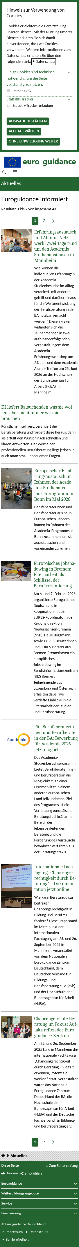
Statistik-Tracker (20, 99)
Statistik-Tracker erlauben (33, 106)
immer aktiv (22, 91)
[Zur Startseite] (39, 162)
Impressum (14, 1232)
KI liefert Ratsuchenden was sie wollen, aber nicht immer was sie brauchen (37, 412)
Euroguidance (11, 1184)
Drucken (12, 1173)
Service (6, 1203)
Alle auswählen (24, 131)
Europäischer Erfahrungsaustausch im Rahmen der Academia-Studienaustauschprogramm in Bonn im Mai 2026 (54, 485)
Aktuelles (19, 1156)
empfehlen (33, 1173)
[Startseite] (3, 1156)
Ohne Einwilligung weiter (33, 141)
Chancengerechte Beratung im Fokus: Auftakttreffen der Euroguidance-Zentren (56, 1027)
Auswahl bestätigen (28, 121)
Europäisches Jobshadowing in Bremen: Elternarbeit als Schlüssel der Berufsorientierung (55, 575)
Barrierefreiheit (17, 1240)
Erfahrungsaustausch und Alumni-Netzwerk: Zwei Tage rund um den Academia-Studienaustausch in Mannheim (55, 246)
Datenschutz (45, 62)
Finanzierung (11, 1213)
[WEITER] (53, 221)
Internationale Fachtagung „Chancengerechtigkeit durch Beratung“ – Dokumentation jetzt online (55, 878)
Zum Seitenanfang (63, 1166)
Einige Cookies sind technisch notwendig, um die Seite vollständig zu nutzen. (31, 78)
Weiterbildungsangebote (20, 1193)
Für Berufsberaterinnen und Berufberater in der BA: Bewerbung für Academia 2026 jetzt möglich (56, 738)
